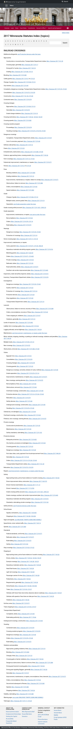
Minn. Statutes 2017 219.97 (32, 315)
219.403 (31, 256)
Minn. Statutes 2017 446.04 (52, 453)
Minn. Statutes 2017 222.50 (25, 253)
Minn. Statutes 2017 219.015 (39, 274)
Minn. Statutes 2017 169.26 (25, 117)
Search (65, 43)
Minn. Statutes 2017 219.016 (44, 249)
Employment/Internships (13, 714)
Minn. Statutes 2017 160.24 (33, 329)
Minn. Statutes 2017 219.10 (29, 113)
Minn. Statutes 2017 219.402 (28, 439)
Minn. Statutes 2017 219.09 (21, 342)
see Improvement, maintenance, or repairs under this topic (29, 333)
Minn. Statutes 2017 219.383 (18, 75)
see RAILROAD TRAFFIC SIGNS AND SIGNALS (28, 519)
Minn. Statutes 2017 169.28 (22, 516)
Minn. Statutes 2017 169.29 (53, 593)
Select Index (65, 32)
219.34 (29, 166)
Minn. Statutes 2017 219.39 (54, 89)
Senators (24, 716)
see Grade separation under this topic (25, 204)
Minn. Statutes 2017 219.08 (20, 71)
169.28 (36, 117)
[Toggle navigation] (6, 5)
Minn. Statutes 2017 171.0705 (25, 488)
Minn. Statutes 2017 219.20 (25, 298)
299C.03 (43, 207)
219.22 (32, 547)
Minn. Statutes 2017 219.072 (21, 345)
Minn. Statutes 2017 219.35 (16, 148)
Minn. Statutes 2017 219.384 (29, 152)
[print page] (67, 28)
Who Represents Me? (28, 711)
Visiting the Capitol (11, 716)
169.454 (33, 516)
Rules (16, 28)
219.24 (37, 394)
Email (39, 716)
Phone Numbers (43, 719)
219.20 (30, 701)
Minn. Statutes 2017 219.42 (29, 186)
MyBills (56, 715)
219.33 (33, 78)
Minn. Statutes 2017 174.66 (28, 617)
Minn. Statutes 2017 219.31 (20, 78)
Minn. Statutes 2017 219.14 (29, 235)
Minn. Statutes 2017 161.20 (55, 61)
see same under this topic (37, 214)
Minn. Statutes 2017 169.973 (38, 481)
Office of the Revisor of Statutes (24, 24)
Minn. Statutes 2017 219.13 (21, 159)
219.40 (65, 89)
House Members (27, 714)
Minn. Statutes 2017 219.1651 (31, 207)
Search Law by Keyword (54, 28)
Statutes (6, 28)
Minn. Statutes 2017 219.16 (24, 145)
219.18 (36, 239)
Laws (12, 28)
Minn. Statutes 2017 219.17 (30, 64)
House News (57, 710)
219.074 (32, 92)
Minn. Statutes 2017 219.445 (39, 270)
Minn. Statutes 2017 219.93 (19, 589)
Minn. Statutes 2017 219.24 (26, 294)
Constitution (31, 28)
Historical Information (12, 711)
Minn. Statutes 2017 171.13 (32, 485)
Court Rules (23, 28)
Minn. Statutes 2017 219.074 (23, 99)
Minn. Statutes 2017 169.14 (32, 523)
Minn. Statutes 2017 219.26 (20, 457)
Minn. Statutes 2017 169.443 (27, 513)
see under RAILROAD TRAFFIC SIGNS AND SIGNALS (28, 697)
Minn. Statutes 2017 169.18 (27, 68)
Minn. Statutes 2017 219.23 (25, 287)
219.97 (30, 589)
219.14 (31, 221)
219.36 (32, 159)
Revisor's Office (40, 28)
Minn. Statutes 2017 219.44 (20, 85)
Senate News (58, 712)
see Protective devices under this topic (29, 54)
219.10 (31, 71)
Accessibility (9, 718)
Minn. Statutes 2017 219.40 (32, 141)
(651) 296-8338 (42, 714)
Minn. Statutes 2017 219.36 (30, 326)
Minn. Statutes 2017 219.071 (43, 162)
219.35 (36, 246)
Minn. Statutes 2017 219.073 (21, 92)
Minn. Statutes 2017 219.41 (23, 356)
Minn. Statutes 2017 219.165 (33, 432)
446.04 (41, 246)
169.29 (40, 117)
